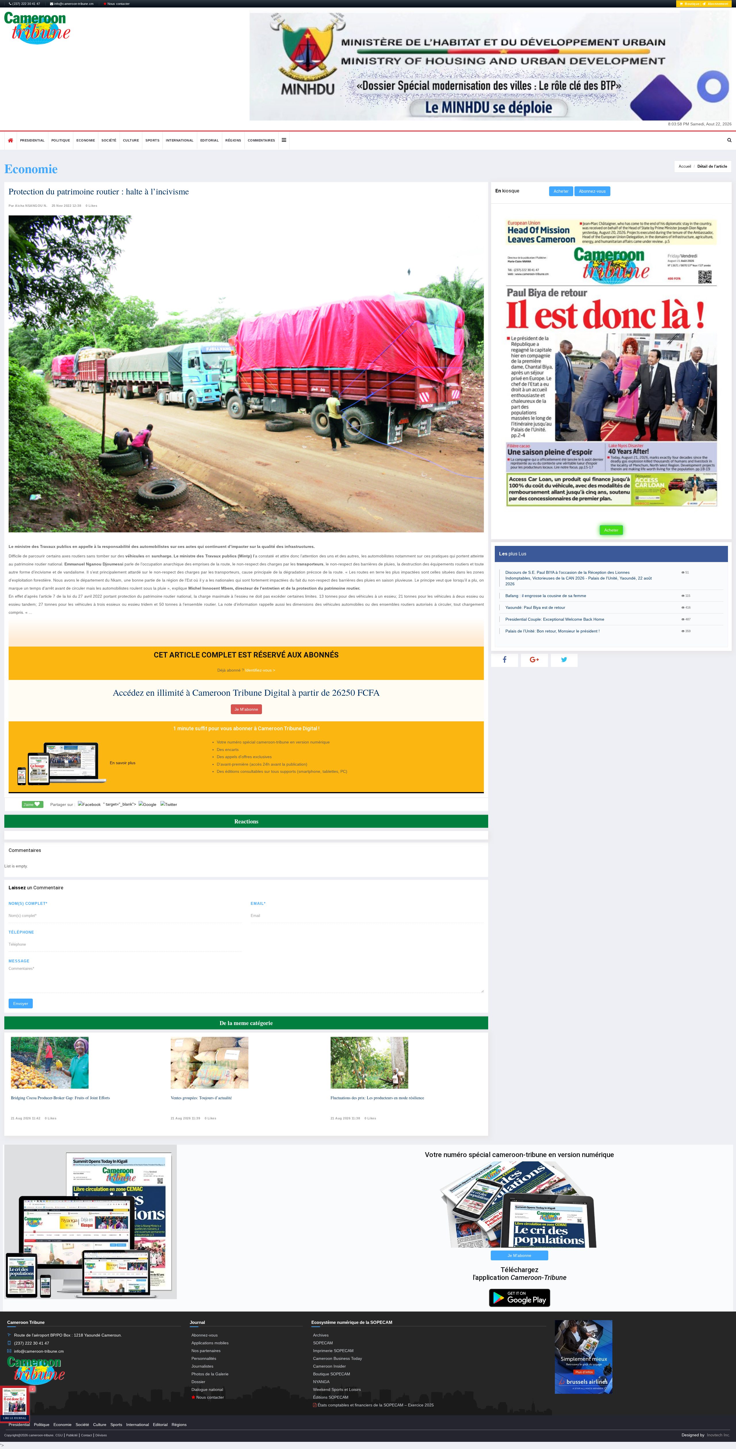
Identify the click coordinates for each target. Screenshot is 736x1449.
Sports (152, 140)
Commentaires (261, 140)
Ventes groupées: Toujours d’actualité (201, 1097)
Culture (131, 140)
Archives (321, 1335)
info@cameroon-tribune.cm (73, 3)
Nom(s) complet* (28, 903)
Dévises (101, 1435)
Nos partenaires (206, 1350)
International (180, 140)
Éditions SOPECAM (330, 1397)
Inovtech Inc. (718, 1435)
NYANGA (321, 1381)
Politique (60, 140)
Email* (258, 903)
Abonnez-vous (592, 191)
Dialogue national (207, 1389)
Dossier (198, 1381)
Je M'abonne (246, 709)
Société (108, 140)
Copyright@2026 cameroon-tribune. (29, 1435)
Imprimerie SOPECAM (333, 1350)
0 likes (51, 1118)
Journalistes (202, 1366)
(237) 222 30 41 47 (26, 3)
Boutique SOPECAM (331, 1374)
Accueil (685, 166)
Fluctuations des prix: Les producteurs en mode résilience (377, 1097)
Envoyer (20, 1003)
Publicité (72, 1435)
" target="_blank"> (120, 804)
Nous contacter (118, 3)
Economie (85, 140)
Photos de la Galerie (210, 1374)
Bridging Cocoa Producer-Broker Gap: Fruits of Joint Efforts (60, 1097)
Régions (233, 140)
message (19, 961)
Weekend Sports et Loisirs (337, 1389)
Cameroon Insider (329, 1366)
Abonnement (717, 3)
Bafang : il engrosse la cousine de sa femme (545, 595)
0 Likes (91, 205)
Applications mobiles (210, 1343)
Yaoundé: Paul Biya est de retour (535, 607)
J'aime (29, 805)
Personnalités (203, 1358)
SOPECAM (323, 1343)
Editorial (209, 140)
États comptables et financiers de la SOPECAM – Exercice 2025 (375, 1405)
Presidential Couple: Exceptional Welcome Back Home (554, 619)
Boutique (691, 3)
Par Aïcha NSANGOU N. (28, 205)
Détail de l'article (712, 166)
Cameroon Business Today (337, 1358)
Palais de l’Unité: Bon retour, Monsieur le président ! (552, 631)
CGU (59, 1435)
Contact (86, 1435)
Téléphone (21, 932)
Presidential (32, 140)
